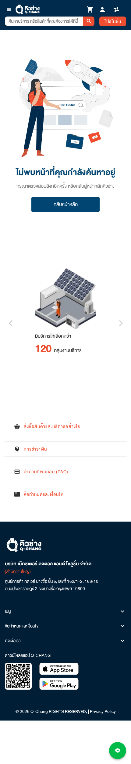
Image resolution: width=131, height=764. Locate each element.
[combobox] (44, 21)
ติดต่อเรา (13, 640)
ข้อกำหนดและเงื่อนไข (21, 626)
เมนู (8, 611)
